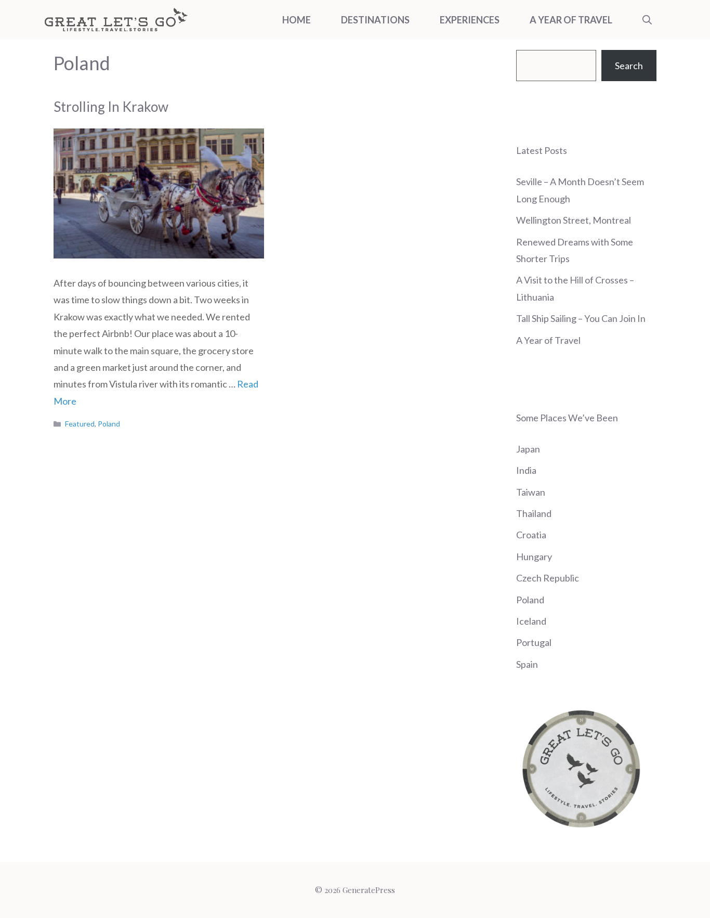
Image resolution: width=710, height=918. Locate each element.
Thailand (533, 513)
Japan (528, 449)
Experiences (469, 19)
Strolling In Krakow (111, 106)
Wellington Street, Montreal (573, 220)
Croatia (531, 534)
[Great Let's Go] (116, 20)
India (526, 470)
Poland (109, 423)
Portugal (533, 642)
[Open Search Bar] (647, 20)
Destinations (375, 19)
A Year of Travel (571, 19)
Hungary (534, 556)
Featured (80, 423)
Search (629, 65)
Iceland (531, 621)
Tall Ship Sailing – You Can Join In (581, 318)
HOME (296, 19)
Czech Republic (547, 578)
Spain (527, 664)
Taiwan (530, 492)
